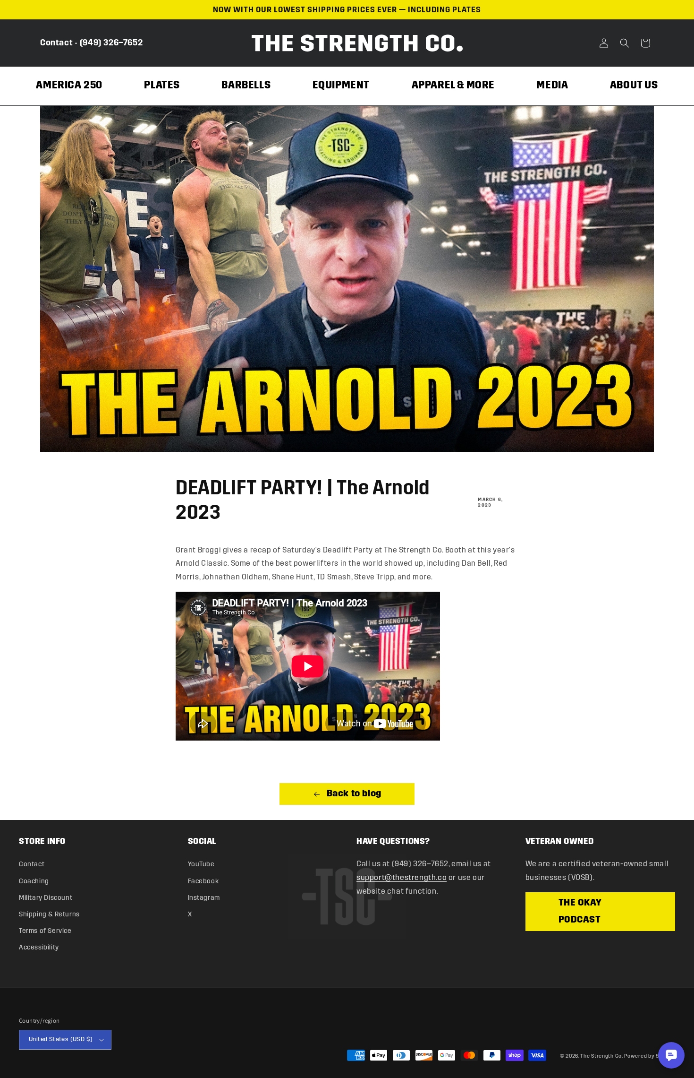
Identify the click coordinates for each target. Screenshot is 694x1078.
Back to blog (352, 794)
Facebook (203, 881)
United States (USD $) (61, 1039)
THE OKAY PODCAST (580, 911)
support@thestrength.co (401, 877)
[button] (624, 43)
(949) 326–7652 (111, 42)
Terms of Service (45, 931)
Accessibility (39, 947)
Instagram (204, 898)
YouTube (201, 864)
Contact (56, 42)
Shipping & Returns (49, 914)
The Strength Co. (601, 1056)
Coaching (34, 881)
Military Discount (45, 898)
